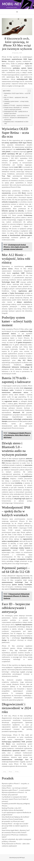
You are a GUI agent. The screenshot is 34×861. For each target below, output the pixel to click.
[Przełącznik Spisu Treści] (28, 90)
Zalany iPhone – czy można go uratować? (14, 788)
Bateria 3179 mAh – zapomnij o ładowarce (17, 105)
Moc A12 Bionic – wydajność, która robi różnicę (16, 98)
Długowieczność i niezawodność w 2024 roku (16, 122)
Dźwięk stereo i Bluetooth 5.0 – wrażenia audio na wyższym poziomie (16, 108)
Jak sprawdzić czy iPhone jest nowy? (13, 821)
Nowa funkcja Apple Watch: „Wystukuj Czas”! (16, 830)
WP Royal (21, 857)
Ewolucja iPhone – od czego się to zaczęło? (15, 824)
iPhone (10, 771)
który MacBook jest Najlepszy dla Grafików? (15, 817)
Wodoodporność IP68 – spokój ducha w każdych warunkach (16, 112)
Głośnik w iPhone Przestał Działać (12, 819)
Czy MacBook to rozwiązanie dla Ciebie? (14, 797)
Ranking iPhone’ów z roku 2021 (11, 808)
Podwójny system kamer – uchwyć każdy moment (16, 102)
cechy (4, 771)
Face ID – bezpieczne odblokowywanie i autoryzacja (16, 118)
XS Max (17, 771)
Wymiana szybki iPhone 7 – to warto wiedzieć (16, 790)
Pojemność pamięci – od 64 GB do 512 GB (16, 115)
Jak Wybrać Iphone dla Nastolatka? (12, 810)
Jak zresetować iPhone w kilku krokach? (14, 832)
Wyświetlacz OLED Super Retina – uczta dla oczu (17, 94)
